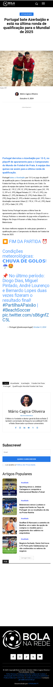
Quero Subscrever (26, 459)
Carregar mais (26, 558)
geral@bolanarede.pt (26, 679)
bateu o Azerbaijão (17, 177)
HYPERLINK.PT (33, 683)
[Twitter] (33, 427)
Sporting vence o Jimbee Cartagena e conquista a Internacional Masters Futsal (32, 489)
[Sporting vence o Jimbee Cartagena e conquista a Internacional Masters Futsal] (9, 487)
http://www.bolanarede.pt (26, 415)
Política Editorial (10, 678)
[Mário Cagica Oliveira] (17, 94)
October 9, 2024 (39, 327)
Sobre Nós (21, 678)
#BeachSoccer (16, 310)
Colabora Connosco (33, 678)
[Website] (37, 427)
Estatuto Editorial (24, 674)
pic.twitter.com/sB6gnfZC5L (25, 317)
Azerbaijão (25, 383)
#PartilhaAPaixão (19, 305)
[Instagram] (20, 427)
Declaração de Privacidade (14, 676)
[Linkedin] (24, 427)
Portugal (6, 386)
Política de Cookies (39, 674)
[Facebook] (16, 427)
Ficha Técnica (11, 674)
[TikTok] (26, 657)
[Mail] (29, 427)
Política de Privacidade (25, 465)
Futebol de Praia (38, 383)
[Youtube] (40, 657)
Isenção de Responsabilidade (37, 676)
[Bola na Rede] (9, 3)
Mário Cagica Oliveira (29, 94)
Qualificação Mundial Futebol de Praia (27, 386)
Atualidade (26, 14)
